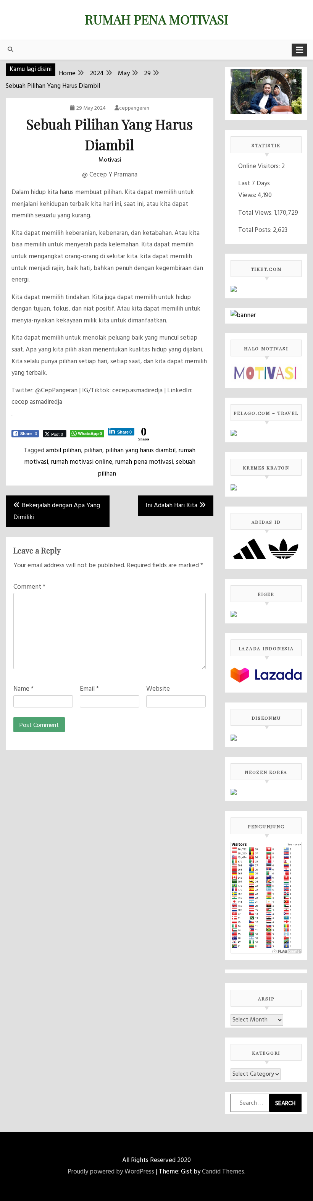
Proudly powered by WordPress (111, 1172)
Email (89, 689)
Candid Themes (223, 1172)
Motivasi (109, 160)
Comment (29, 587)
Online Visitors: (259, 166)
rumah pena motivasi (144, 462)
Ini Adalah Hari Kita (171, 505)
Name (23, 689)
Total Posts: (255, 230)
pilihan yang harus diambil (140, 450)
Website (158, 689)
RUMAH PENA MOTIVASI (156, 19)
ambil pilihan (63, 450)
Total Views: (256, 213)
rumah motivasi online (81, 462)
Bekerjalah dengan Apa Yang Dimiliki (56, 511)
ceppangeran (134, 108)
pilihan (93, 450)
